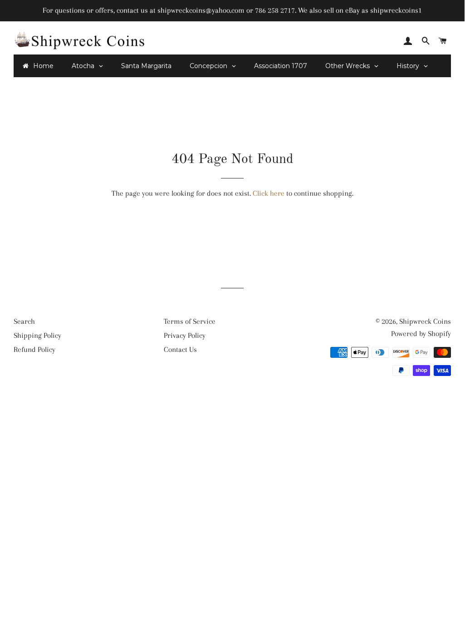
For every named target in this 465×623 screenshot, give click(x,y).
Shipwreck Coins (425, 321)
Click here (268, 193)
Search (24, 321)
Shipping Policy (37, 335)
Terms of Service (189, 321)
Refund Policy (34, 349)
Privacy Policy (185, 335)
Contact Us (180, 349)
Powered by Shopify (421, 333)
